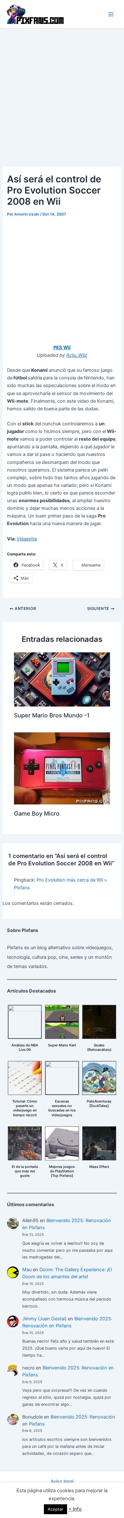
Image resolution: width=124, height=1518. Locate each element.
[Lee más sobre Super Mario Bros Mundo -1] (62, 679)
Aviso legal (62, 1481)
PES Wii (62, 347)
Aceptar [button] (55, 1509)
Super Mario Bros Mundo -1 (52, 715)
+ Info (75, 1509)
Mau (26, 1269)
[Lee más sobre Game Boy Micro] (62, 768)
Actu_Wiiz (76, 355)
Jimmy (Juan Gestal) (44, 1319)
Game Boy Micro (36, 813)
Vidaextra (27, 539)
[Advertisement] (62, 94)
